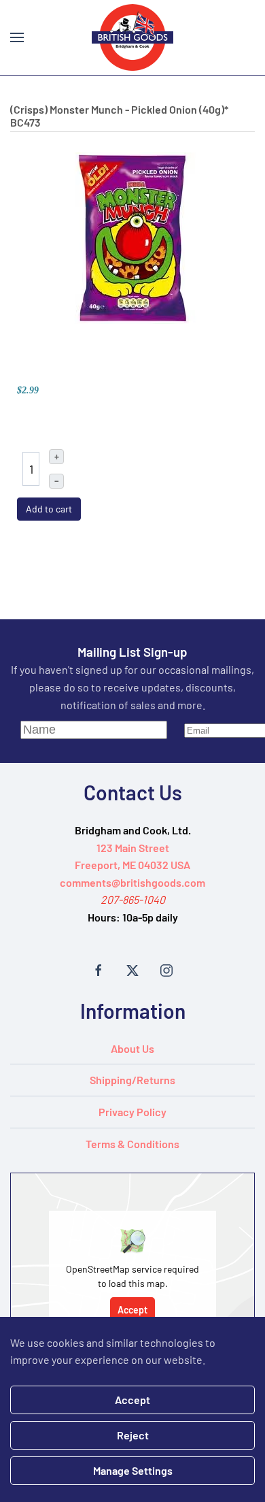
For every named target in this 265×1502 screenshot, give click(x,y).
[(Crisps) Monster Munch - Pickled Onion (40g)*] (132, 236)
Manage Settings (133, 1470)
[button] (17, 37)
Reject (133, 1434)
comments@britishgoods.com (132, 882)
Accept (132, 1310)
